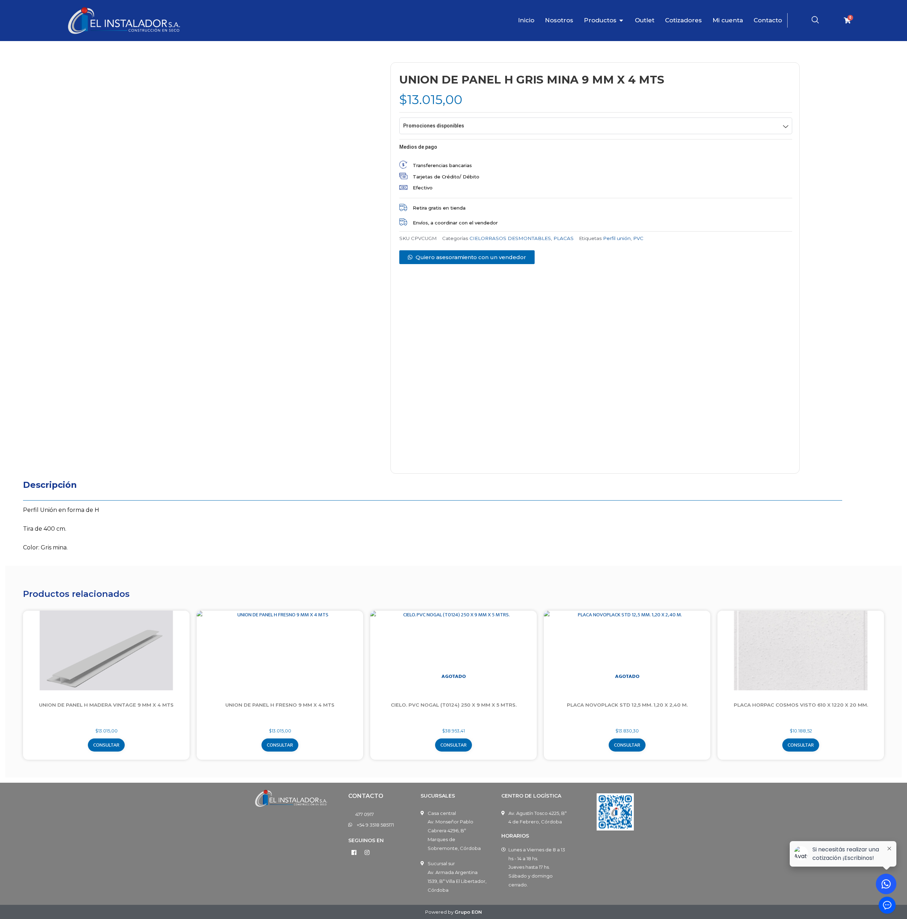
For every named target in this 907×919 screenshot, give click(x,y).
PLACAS (563, 238)
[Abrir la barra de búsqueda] (815, 20)
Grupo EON (468, 912)
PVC (638, 238)
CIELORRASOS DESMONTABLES (510, 238)
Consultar (106, 745)
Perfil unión (617, 238)
